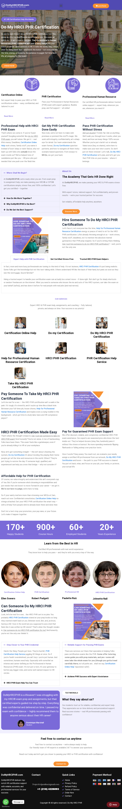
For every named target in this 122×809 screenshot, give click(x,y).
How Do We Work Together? (19, 198)
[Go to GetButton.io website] (6, 806)
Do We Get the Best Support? (20, 210)
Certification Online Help (20, 333)
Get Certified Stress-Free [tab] (62, 259)
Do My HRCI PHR (74, 803)
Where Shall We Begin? (17, 173)
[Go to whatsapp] (6, 802)
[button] (61, 6)
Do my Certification (61, 145)
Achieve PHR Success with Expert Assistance (88, 676)
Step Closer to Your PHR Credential (22, 645)
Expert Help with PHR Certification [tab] (29, 259)
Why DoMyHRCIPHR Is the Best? (21, 204)
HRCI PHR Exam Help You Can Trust (22, 683)
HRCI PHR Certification (89, 266)
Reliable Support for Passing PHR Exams (86, 645)
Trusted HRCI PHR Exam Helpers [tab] (94, 259)
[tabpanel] (61, 278)
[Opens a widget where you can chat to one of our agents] (113, 805)
